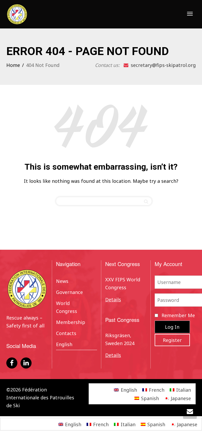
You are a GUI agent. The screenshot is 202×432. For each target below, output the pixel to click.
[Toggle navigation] (190, 13)
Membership (70, 322)
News (62, 281)
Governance (69, 292)
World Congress (66, 307)
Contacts (66, 333)
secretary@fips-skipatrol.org (162, 65)
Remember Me (177, 315)
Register (172, 340)
